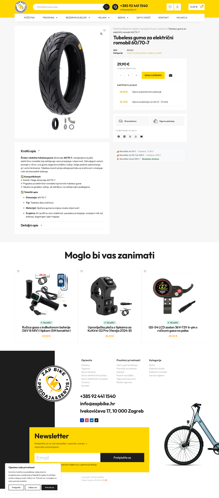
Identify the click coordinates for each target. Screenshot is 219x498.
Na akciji (182, 17)
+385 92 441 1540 (134, 5)
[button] (104, 31)
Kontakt (163, 17)
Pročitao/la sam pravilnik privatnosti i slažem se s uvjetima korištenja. (66, 464)
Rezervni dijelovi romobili (136, 28)
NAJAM (102, 17)
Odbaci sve (32, 487)
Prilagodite (16, 487)
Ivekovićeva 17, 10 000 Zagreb (112, 411)
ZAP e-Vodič (143, 17)
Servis (121, 17)
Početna (29, 17)
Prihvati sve (49, 487)
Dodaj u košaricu (153, 75)
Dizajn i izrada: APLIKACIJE (94, 480)
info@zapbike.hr (128, 9)
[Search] (106, 7)
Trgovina (48, 17)
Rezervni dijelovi (76, 17)
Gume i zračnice (158, 28)
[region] (33, 478)
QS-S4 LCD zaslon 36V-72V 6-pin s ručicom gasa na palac (173, 329)
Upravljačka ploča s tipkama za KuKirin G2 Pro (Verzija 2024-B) (110, 329)
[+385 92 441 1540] (115, 7)
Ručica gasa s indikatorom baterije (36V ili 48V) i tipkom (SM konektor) (46, 329)
